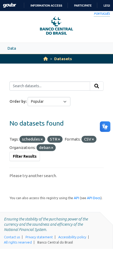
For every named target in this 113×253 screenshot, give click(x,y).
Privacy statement (39, 237)
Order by (17, 101)
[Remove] (42, 139)
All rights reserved (18, 242)
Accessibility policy (72, 237)
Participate (83, 5)
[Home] (45, 58)
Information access (46, 5)
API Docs (94, 198)
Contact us (12, 237)
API (76, 198)
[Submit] (97, 86)
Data (11, 48)
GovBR (9, 5)
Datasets (63, 58)
